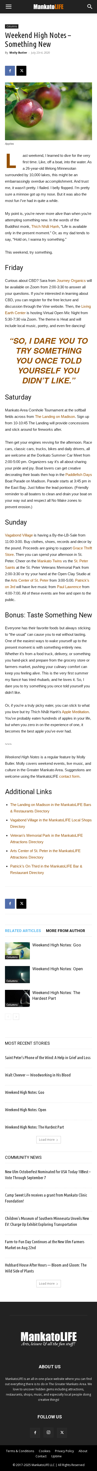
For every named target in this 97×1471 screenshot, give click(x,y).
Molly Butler (18, 52)
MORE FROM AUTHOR (65, 931)
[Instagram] (48, 1433)
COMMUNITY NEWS (23, 1157)
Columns (11, 26)
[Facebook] (10, 71)
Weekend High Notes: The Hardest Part (34, 1127)
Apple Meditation (75, 712)
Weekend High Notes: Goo (56, 944)
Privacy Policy (64, 1451)
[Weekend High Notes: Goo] (17, 950)
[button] (8, 6)
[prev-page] (8, 1017)
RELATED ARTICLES (23, 931)
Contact (41, 1456)
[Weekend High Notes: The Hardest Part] (17, 998)
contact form (69, 776)
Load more (47, 1139)
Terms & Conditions (20, 1451)
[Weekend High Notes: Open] (17, 974)
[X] (21, 71)
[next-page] (16, 1017)
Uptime (56, 1456)
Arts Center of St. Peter (29, 580)
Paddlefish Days (78, 474)
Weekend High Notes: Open (57, 968)
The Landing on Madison (55, 416)
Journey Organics (71, 280)
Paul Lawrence (69, 587)
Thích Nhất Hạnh (45, 226)
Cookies (44, 1451)
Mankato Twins (49, 561)
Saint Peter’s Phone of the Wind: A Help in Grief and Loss (48, 1057)
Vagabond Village (19, 535)
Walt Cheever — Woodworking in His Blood (38, 1074)
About (83, 1451)
